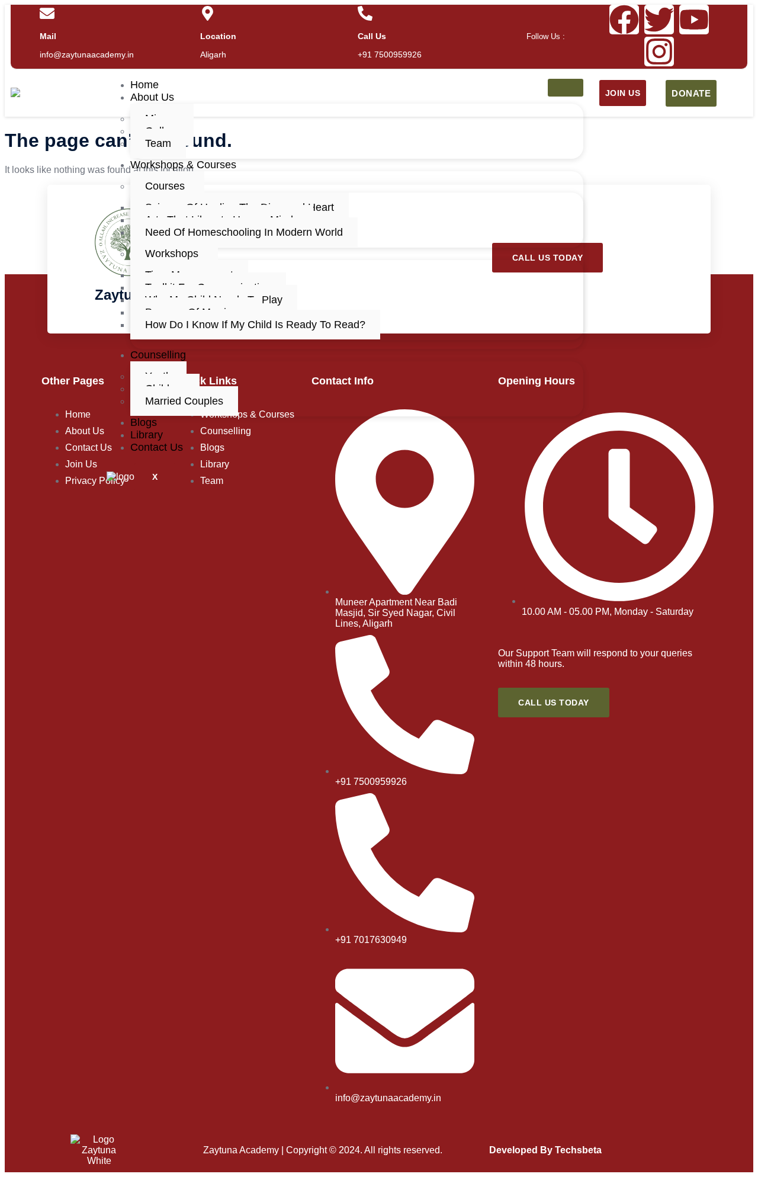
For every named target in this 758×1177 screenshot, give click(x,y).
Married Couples (184, 401)
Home (144, 85)
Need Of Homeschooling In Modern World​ (244, 232)
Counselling (158, 355)
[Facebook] (624, 19)
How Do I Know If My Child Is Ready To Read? (255, 325)
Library (146, 435)
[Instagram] (659, 51)
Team (158, 143)
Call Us (372, 36)
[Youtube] (694, 19)
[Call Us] (365, 13)
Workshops (171, 253)
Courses (165, 186)
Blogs (143, 422)
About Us (152, 97)
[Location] (207, 13)
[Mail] (47, 13)
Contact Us (156, 447)
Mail (48, 36)
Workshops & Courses (183, 165)
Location (218, 36)
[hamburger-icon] (565, 88)
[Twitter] (659, 19)
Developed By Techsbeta (545, 1150)
